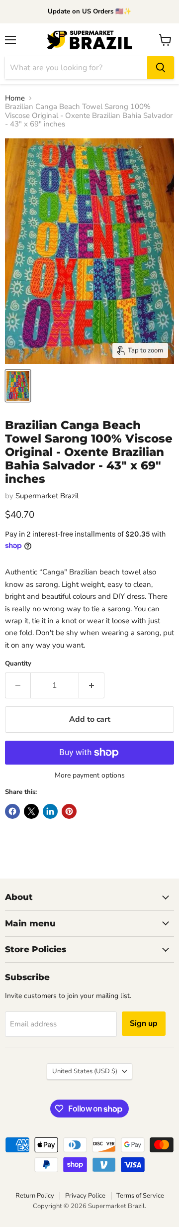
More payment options (90, 776)
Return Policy (34, 1195)
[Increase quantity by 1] (91, 685)
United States (84, 1071)
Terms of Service (140, 1195)
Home (15, 98)
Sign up (144, 1023)
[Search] (160, 67)
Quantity (18, 664)
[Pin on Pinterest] (69, 811)
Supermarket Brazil (47, 496)
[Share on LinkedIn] (50, 811)
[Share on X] (31, 811)
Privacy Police (85, 1195)
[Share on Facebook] (12, 811)
